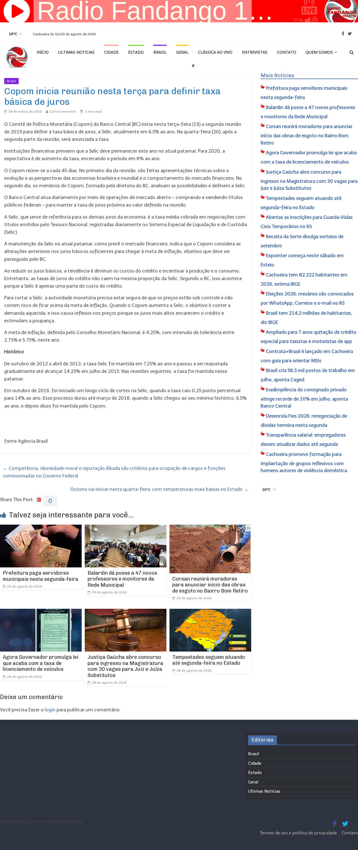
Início (43, 52)
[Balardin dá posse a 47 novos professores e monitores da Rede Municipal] (125, 528)
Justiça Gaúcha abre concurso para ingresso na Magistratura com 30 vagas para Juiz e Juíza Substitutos (125, 666)
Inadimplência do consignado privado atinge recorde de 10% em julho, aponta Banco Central (304, 398)
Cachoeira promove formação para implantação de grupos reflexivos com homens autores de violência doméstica (304, 462)
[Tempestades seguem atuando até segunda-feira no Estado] (210, 612)
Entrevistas (254, 52)
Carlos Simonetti (63, 111)
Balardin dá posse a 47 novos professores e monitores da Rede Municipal (122, 579)
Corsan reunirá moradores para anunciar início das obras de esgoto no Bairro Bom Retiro (210, 585)
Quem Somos (319, 52)
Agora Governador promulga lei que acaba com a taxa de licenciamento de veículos (40, 663)
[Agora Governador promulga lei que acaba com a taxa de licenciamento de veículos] (41, 612)
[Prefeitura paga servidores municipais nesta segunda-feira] (41, 528)
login (50, 709)
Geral (182, 52)
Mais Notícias (277, 75)
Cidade (111, 52)
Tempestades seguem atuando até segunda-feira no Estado (208, 660)
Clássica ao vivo (215, 52)
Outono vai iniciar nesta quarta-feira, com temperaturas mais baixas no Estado (159, 489)
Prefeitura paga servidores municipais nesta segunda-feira (40, 576)
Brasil (160, 52)
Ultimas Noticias (76, 52)
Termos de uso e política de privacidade (299, 832)
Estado (136, 52)
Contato (286, 52)
